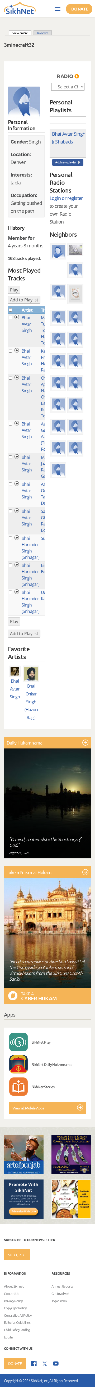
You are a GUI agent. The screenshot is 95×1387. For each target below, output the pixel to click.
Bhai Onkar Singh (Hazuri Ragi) (31, 701)
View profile (21, 32)
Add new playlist (65, 162)
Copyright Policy (15, 1308)
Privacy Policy (13, 1301)
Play (14, 290)
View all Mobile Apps (28, 1108)
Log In (8, 1337)
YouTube (56, 1363)
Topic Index (59, 1301)
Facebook (34, 1363)
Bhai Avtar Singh (27, 324)
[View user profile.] (24, 103)
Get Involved (60, 1293)
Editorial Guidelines (17, 1322)
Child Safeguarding (17, 1329)
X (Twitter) (45, 1364)
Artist (27, 310)
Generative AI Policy (17, 1315)
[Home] (20, 7)
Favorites (42, 33)
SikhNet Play (41, 1042)
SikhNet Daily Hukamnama (51, 1064)
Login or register (66, 198)
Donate (79, 9)
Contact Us (11, 1293)
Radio (65, 76)
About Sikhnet (13, 1286)
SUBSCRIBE (17, 1254)
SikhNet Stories (43, 1086)
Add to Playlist (24, 300)
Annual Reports (62, 1286)
